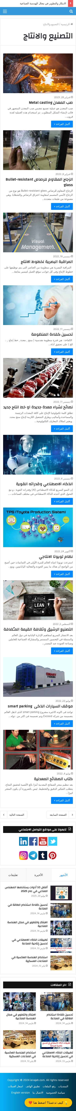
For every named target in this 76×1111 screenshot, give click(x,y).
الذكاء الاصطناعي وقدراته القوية (44, 484)
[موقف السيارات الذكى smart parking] (38, 677)
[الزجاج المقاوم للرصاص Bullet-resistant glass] (38, 150)
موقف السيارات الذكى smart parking (40, 706)
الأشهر (64, 875)
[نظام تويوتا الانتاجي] (38, 527)
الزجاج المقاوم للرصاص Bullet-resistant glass (39, 182)
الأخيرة (38, 875)
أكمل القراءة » (62, 124)
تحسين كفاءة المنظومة (52, 334)
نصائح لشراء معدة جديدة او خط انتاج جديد (38, 407)
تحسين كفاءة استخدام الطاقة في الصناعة (28, 906)
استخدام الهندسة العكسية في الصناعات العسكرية (29, 959)
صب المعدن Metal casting (51, 102)
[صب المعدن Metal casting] (38, 73)
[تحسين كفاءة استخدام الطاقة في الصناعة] (61, 910)
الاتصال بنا (38, 1092)
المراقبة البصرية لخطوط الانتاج (47, 261)
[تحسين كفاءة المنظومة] (38, 305)
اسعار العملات (15, 1086)
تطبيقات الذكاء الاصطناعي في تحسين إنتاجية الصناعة (30, 941)
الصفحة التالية (16, 814)
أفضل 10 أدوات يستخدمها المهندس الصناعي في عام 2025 (26, 889)
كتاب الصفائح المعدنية (53, 778)
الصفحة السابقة (58, 814)
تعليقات (13, 875)
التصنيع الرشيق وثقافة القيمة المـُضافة (38, 629)
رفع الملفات (49, 1086)
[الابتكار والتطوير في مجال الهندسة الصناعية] (61, 928)
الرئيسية (66, 24)
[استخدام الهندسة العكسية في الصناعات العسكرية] (61, 963)
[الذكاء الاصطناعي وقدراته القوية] (38, 455)
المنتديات (63, 1086)
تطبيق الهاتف (33, 1086)
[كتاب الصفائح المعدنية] (38, 749)
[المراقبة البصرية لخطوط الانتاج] (38, 232)
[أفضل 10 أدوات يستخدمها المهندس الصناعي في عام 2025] (61, 893)
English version (20, 1092)
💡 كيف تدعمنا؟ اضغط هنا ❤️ (48, 1103)
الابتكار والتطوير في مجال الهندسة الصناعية (43, 3)
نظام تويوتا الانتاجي (56, 556)
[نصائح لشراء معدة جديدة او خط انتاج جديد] (38, 378)
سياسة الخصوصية (55, 1092)
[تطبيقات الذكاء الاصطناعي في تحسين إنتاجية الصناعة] (61, 945)
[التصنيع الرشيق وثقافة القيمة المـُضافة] (38, 600)
